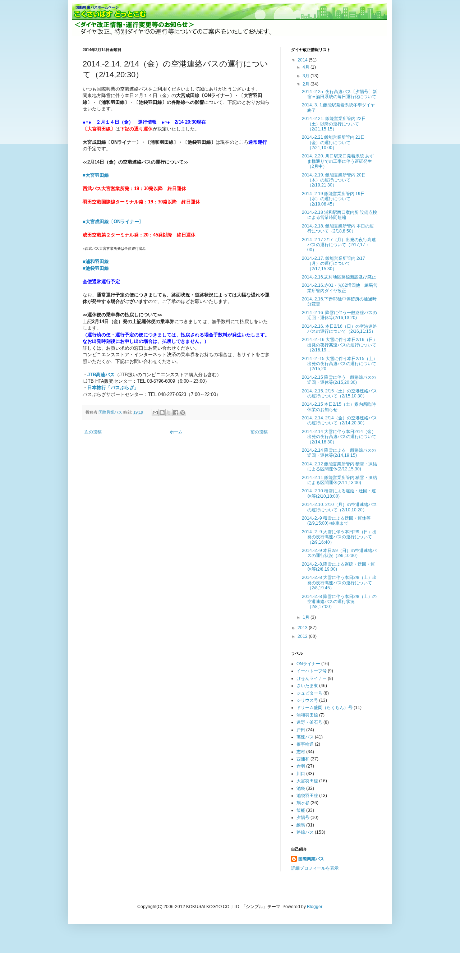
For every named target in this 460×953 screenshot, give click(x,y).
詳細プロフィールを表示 (315, 868)
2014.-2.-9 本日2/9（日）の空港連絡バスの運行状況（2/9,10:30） (339, 553)
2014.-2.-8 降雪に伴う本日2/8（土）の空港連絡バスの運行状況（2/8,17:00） (339, 601)
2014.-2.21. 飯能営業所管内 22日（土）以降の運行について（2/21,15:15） (334, 124)
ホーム (176, 431)
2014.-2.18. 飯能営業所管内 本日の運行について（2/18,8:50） (338, 229)
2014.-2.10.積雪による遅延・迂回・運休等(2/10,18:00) (339, 493)
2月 (306, 84)
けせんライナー (311, 678)
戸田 (300, 729)
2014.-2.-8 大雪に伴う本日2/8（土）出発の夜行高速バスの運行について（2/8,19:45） (339, 582)
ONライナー (308, 663)
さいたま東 (307, 685)
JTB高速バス (101, 374)
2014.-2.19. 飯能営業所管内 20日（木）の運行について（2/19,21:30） (334, 180)
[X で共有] (168, 412)
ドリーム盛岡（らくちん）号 (324, 707)
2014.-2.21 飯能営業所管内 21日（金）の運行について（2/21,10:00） (333, 142)
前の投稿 (259, 431)
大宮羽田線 (307, 780)
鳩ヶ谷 (302, 802)
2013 (303, 627)
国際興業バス (110, 412)
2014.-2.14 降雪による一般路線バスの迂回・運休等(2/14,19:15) (339, 453)
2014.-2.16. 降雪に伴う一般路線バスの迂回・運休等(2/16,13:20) (339, 315)
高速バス (305, 737)
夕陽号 (302, 817)
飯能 (300, 810)
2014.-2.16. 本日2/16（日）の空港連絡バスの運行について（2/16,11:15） (339, 329)
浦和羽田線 (307, 715)
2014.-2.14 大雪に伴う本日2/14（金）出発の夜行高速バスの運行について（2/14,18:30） (339, 437)
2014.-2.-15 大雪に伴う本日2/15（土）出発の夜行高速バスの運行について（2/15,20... (339, 364)
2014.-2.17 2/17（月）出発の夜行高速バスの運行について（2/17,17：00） (339, 245)
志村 (300, 751)
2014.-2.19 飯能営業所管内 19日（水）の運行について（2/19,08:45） (333, 199)
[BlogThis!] (162, 412)
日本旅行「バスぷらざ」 (113, 387)
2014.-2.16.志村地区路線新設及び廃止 (339, 277)
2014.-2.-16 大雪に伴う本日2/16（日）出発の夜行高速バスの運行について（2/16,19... (339, 345)
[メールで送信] (155, 412)
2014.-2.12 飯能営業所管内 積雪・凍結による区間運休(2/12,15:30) (339, 466)
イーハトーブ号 (311, 670)
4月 (306, 67)
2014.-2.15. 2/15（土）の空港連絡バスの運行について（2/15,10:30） (339, 393)
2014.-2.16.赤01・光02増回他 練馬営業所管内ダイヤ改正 (339, 288)
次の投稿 (93, 431)
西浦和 (302, 758)
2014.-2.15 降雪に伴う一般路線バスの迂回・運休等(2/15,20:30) (339, 380)
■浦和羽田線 (96, 261)
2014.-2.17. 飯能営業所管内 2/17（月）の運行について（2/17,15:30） (333, 263)
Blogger (314, 906)
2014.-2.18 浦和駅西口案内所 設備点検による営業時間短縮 (339, 215)
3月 (306, 75)
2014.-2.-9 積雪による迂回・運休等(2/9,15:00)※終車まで (336, 521)
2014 (303, 60)
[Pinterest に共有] (182, 412)
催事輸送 (305, 744)
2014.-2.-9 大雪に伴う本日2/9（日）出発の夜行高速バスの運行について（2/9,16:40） (339, 537)
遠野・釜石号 (309, 722)
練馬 (300, 825)
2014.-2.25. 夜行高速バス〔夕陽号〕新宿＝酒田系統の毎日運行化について (339, 94)
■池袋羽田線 (96, 268)
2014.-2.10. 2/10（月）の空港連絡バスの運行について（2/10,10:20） (339, 507)
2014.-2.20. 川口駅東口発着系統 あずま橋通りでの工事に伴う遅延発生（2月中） (338, 161)
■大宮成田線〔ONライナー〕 (113, 221)
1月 (306, 617)
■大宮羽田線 (96, 175)
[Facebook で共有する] (175, 412)
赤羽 (300, 766)
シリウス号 (307, 700)
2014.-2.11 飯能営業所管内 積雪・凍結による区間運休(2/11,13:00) (339, 480)
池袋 (300, 788)
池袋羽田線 (307, 795)
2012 (303, 636)
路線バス (305, 832)
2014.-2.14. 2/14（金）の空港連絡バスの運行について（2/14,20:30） (339, 420)
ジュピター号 (309, 693)
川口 (300, 773)
